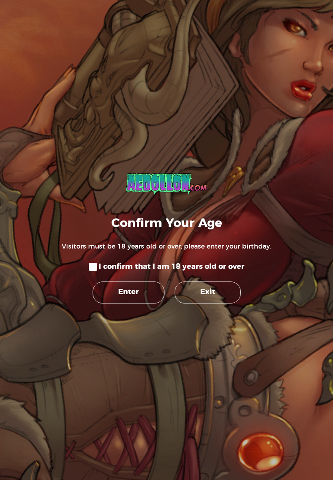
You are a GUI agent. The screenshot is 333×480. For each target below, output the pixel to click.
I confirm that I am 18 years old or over (171, 267)
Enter (128, 292)
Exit (207, 292)
